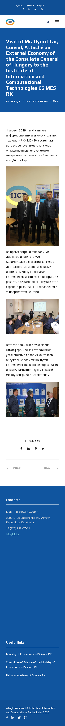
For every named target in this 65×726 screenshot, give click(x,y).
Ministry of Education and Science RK (29, 654)
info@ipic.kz (12, 534)
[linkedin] (29, 9)
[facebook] (23, 9)
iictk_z (15, 101)
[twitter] (35, 9)
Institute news (37, 101)
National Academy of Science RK (25, 675)
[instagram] (42, 9)
